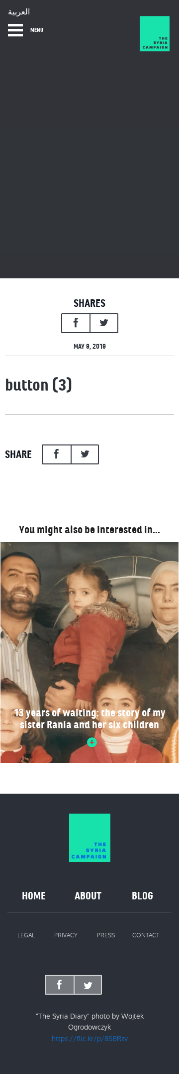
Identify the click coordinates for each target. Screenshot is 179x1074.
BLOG (142, 896)
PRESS (106, 935)
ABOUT (88, 896)
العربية (19, 12)
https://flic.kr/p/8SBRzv (90, 1039)
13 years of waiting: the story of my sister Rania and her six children (90, 719)
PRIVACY (66, 935)
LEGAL (26, 935)
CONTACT (145, 935)
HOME (34, 896)
